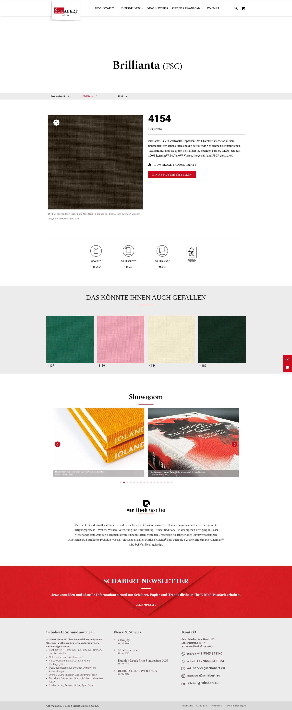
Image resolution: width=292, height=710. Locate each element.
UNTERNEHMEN (130, 8)
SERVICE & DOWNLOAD (186, 8)
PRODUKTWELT (104, 8)
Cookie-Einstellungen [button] (236, 705)
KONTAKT (213, 8)
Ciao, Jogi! (124, 639)
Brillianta (88, 96)
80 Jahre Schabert (129, 650)
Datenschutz (216, 705)
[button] (236, 8)
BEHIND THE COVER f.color (137, 671)
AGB (198, 705)
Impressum (187, 705)
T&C (205, 705)
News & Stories (157, 8)
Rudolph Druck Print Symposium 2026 (143, 660)
